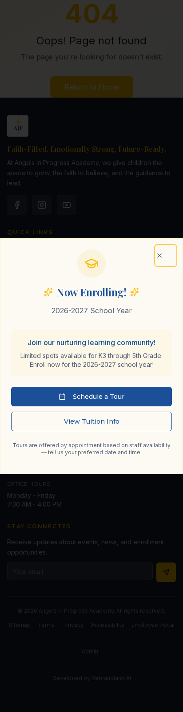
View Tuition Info (91, 421)
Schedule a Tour (98, 397)
